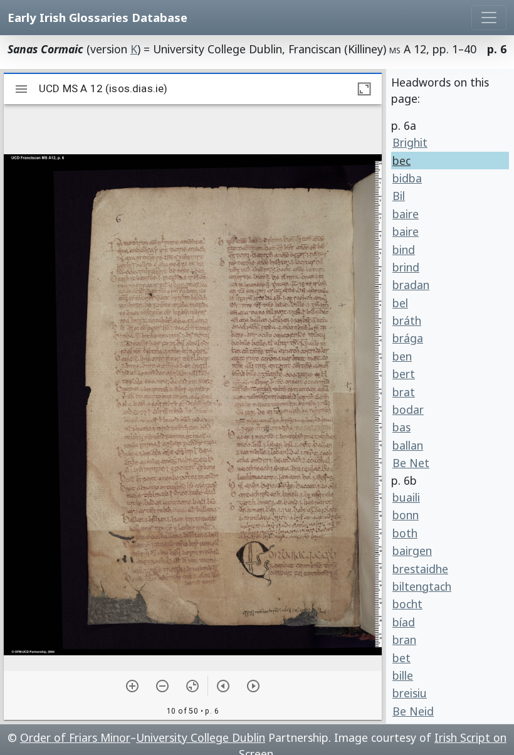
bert (403, 373)
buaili (406, 497)
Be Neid (413, 711)
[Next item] (253, 686)
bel (400, 302)
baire (405, 213)
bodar (408, 409)
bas (401, 427)
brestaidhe (420, 568)
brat (403, 391)
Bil (398, 195)
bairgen (412, 550)
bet (401, 657)
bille (402, 675)
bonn (405, 514)
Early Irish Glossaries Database (97, 17)
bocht (407, 603)
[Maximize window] (364, 89)
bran (404, 639)
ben (402, 356)
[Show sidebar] (21, 89)
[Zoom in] (132, 686)
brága (407, 338)
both (404, 533)
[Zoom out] (162, 686)
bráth (406, 320)
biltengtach (421, 586)
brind (405, 267)
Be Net (410, 462)
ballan (407, 445)
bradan (410, 284)
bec (401, 160)
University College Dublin (200, 737)
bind (403, 249)
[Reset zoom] (192, 686)
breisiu (409, 692)
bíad (403, 622)
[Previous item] (223, 686)
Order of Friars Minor (75, 737)
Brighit (409, 142)
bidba (407, 178)
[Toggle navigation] (488, 17)
